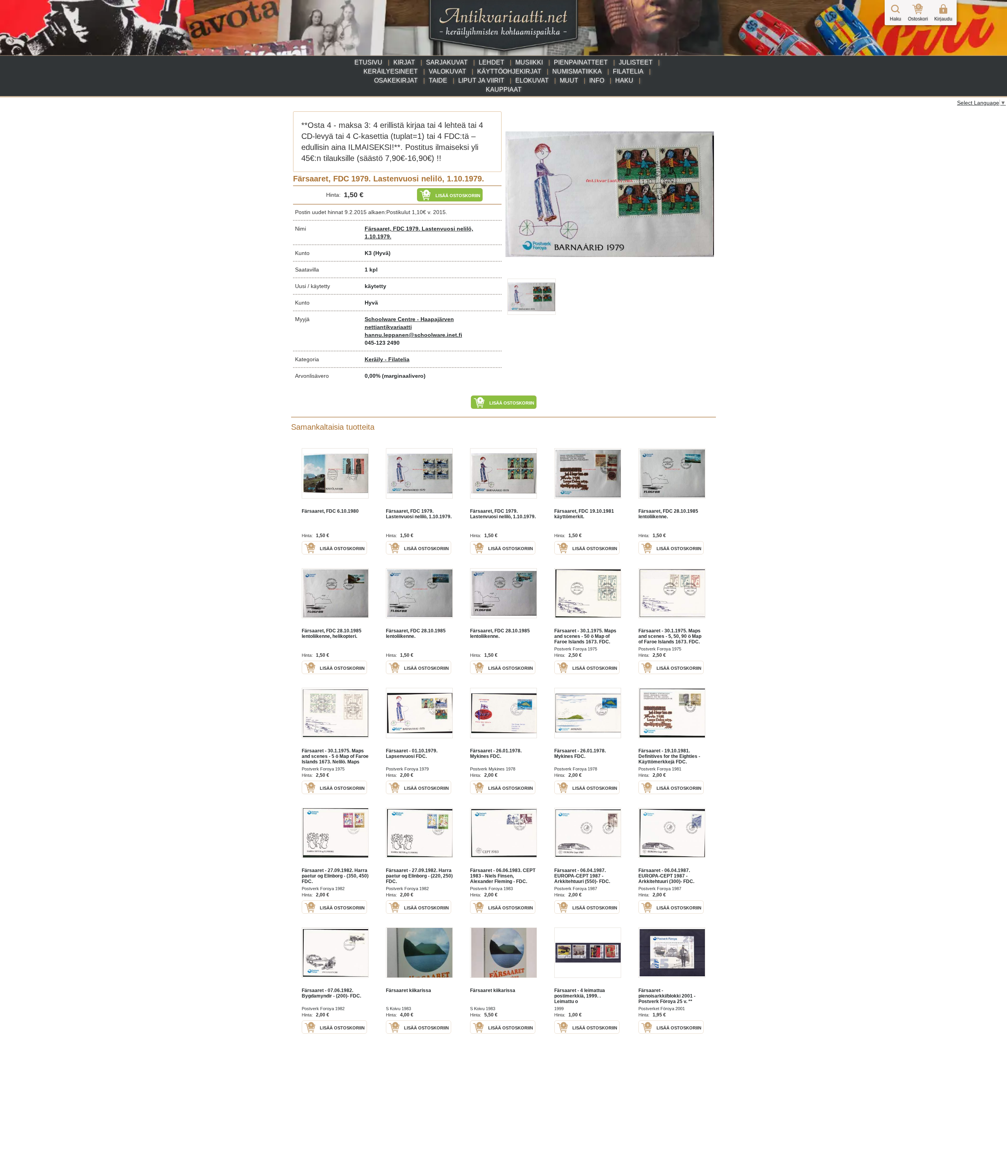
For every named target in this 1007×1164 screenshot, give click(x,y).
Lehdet (491, 62)
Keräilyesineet (390, 71)
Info (596, 80)
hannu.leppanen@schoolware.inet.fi (413, 335)
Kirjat (404, 62)
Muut (569, 80)
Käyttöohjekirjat (509, 71)
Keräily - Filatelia (387, 359)
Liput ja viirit (481, 80)
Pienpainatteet (581, 62)
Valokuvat (447, 71)
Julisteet (636, 62)
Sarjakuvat (447, 62)
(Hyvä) (382, 253)
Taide (438, 80)
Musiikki (529, 62)
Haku (624, 80)
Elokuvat (532, 80)
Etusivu (368, 62)
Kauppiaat (504, 89)
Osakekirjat (396, 80)
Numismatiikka (577, 71)
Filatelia (628, 71)
